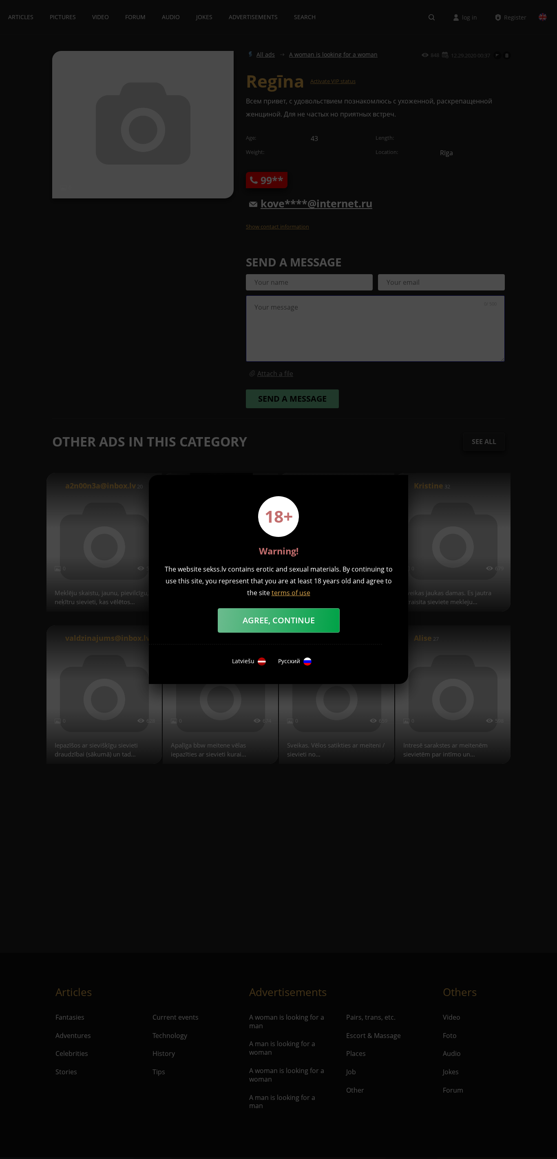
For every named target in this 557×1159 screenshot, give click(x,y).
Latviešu (243, 661)
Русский (289, 661)
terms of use (291, 592)
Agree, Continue (279, 620)
